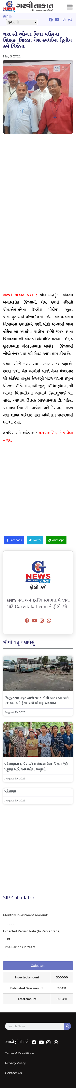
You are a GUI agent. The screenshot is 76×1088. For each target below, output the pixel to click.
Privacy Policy (15, 1063)
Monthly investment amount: (25, 915)
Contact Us (13, 1073)
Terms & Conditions (19, 1053)
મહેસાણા (10, 791)
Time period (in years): (20, 947)
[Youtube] (34, 620)
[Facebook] (27, 620)
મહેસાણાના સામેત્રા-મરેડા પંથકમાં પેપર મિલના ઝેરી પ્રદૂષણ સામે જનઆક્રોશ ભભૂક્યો (36, 767)
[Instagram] (42, 620)
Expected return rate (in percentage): (32, 931)
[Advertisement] (38, 178)
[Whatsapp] (49, 620)
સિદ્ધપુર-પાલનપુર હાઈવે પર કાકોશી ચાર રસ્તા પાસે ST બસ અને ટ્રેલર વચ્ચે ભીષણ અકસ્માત (36, 701)
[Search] (67, 1026)
